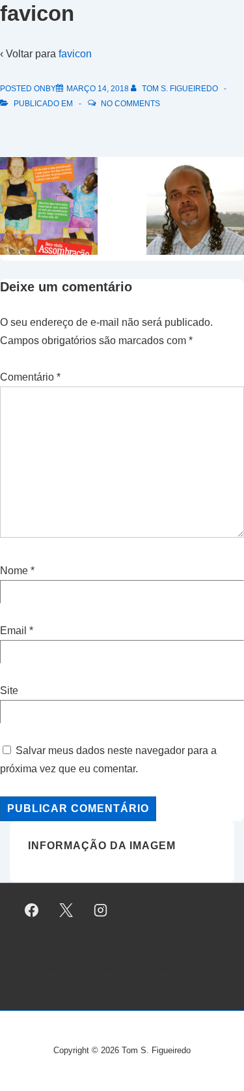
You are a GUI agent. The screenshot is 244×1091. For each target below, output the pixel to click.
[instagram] (100, 910)
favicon (75, 53)
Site (9, 690)
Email (13, 630)
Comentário (30, 377)
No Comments (130, 103)
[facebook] (32, 910)
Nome (14, 570)
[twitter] (66, 910)
